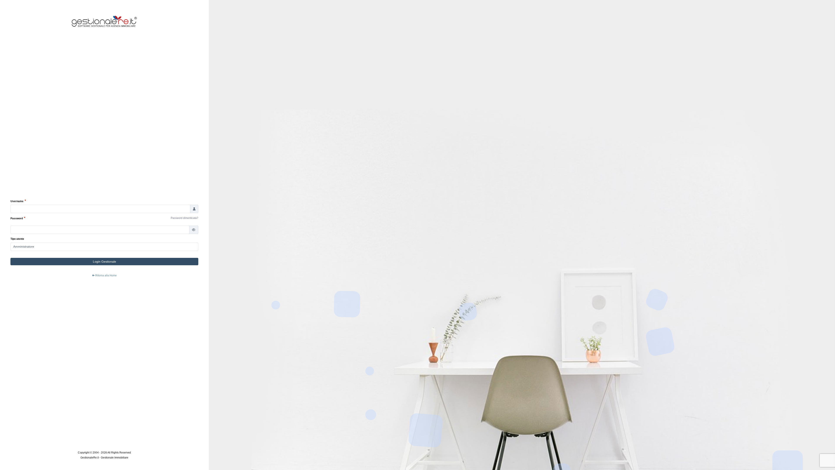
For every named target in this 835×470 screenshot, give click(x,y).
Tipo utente (17, 238)
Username (16, 201)
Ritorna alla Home (106, 275)
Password (16, 218)
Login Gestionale (104, 261)
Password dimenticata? (184, 218)
